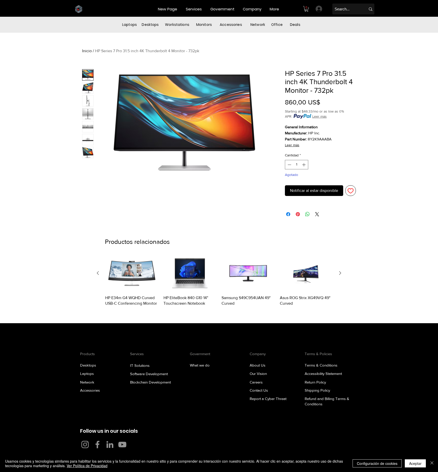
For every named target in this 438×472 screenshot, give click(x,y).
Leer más (319, 116)
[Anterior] (98, 273)
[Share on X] (317, 214)
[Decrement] (289, 164)
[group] (219, 280)
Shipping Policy (317, 390)
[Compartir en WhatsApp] (307, 214)
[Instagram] (85, 444)
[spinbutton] (296, 164)
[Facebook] (97, 444)
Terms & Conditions (321, 365)
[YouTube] (122, 444)
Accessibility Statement (323, 373)
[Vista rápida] (131, 273)
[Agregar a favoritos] (350, 190)
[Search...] (370, 9)
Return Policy (315, 382)
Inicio (87, 51)
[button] (194, 9)
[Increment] (304, 164)
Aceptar (415, 463)
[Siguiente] (340, 273)
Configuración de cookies (377, 463)
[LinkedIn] (110, 444)
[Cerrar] (432, 463)
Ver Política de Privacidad (87, 465)
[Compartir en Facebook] (288, 214)
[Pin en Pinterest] (298, 214)
